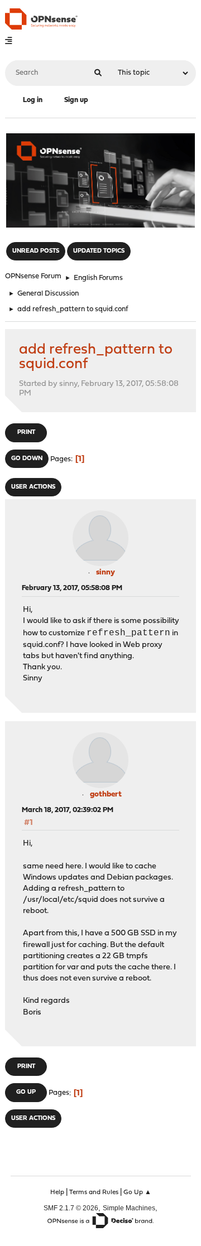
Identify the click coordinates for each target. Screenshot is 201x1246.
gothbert (106, 794)
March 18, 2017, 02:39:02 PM (67, 810)
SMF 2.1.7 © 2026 (71, 1207)
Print (26, 432)
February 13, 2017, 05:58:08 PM (72, 588)
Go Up (26, 1092)
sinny (105, 572)
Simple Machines (129, 1207)
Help (57, 1192)
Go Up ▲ (137, 1192)
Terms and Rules (93, 1192)
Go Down (26, 459)
